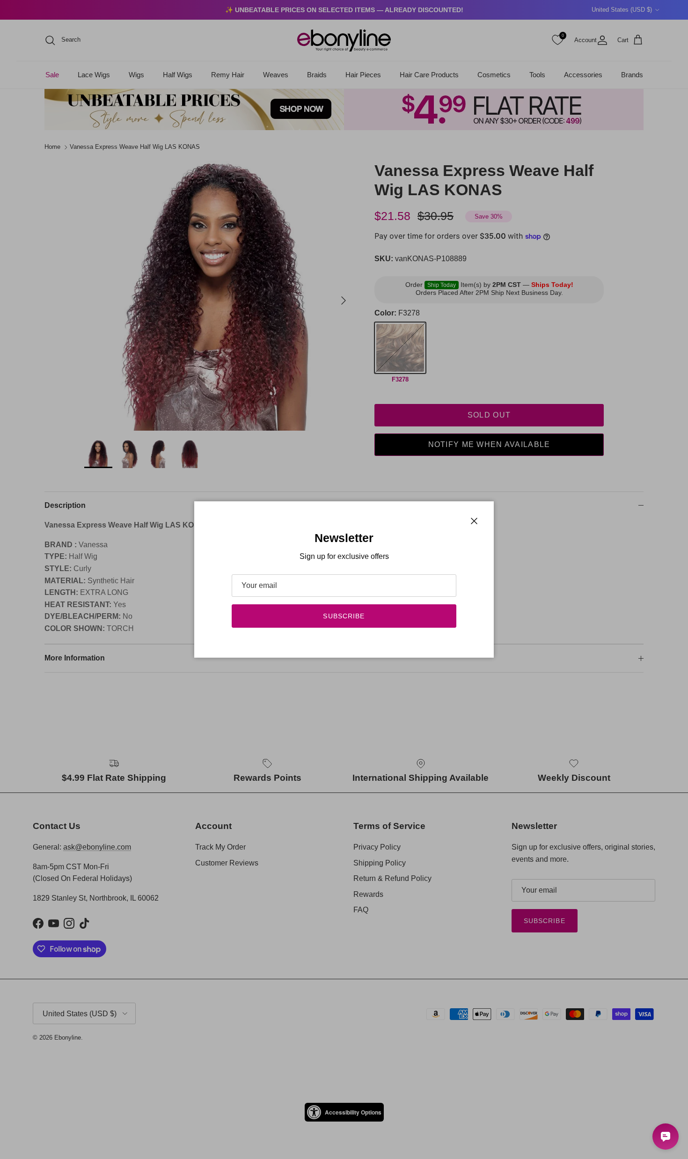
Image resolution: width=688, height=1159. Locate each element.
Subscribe (344, 616)
